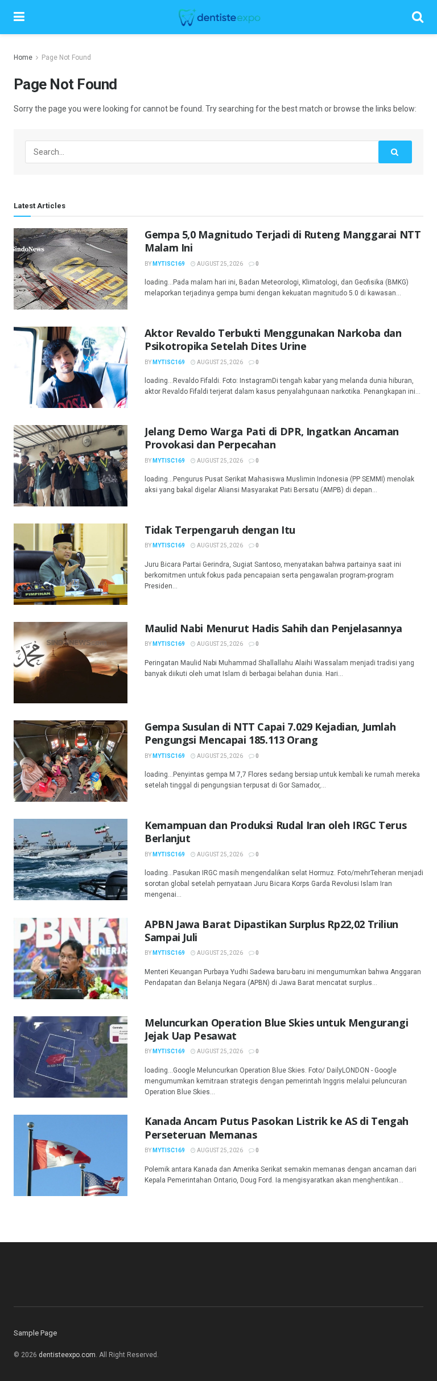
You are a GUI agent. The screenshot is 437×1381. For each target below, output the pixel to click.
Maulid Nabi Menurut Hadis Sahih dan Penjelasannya (273, 628)
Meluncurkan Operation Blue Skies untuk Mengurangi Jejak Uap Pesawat (276, 1029)
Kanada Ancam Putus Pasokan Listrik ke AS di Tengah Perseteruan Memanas (277, 1127)
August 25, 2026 (219, 264)
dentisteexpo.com (67, 1355)
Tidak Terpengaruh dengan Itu (220, 530)
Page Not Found (66, 57)
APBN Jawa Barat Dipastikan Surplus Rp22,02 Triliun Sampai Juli (271, 930)
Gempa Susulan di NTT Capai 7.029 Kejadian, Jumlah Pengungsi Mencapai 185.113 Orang (270, 733)
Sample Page (35, 1333)
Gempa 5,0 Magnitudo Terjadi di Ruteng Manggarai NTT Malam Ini (283, 241)
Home (23, 57)
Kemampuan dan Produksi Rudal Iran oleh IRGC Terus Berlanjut (275, 831)
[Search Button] (395, 152)
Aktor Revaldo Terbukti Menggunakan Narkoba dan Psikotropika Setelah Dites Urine (273, 339)
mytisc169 (168, 264)
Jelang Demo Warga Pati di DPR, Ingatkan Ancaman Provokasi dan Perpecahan (272, 437)
